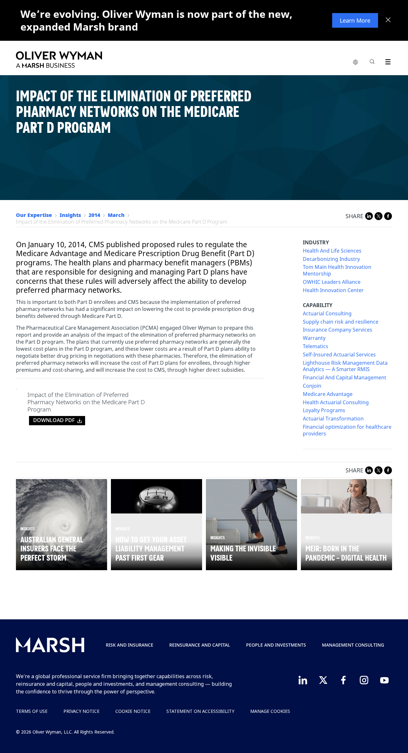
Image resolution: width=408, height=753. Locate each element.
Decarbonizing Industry (331, 259)
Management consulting (353, 645)
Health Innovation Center (333, 290)
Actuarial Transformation (333, 418)
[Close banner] (388, 20)
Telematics (315, 346)
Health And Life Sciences (332, 250)
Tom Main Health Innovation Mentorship (337, 270)
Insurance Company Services (337, 329)
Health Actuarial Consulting (336, 402)
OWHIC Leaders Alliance (332, 282)
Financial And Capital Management (344, 377)
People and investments (276, 645)
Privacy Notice (81, 711)
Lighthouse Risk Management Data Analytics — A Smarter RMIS (345, 366)
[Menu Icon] (386, 60)
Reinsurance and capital (199, 645)
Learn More (355, 20)
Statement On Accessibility (200, 711)
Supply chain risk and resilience (340, 322)
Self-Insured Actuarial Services (339, 354)
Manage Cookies (270, 711)
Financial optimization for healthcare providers (347, 430)
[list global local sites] (355, 62)
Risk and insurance (129, 645)
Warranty (314, 338)
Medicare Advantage (328, 394)
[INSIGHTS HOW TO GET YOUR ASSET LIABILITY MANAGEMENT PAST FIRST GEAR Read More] (156, 496)
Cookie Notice (132, 711)
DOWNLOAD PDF (54, 420)
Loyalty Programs (324, 410)
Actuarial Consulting (327, 313)
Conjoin (312, 386)
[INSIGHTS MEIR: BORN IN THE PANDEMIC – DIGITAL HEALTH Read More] (346, 496)
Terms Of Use (31, 711)
